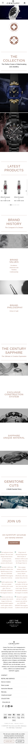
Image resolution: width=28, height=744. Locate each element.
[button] (3, 3)
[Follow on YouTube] (11, 720)
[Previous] (2, 205)
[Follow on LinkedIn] (9, 720)
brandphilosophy (15, 320)
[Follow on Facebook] (3, 720)
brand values (14, 275)
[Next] (26, 205)
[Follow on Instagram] (6, 720)
